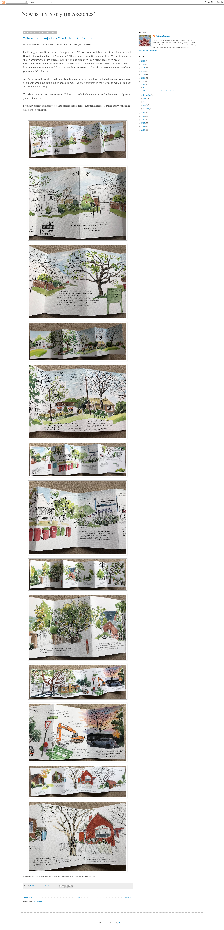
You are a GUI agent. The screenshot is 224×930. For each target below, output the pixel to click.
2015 (143, 123)
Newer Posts (28, 897)
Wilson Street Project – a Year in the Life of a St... (160, 91)
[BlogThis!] (63, 886)
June (145, 102)
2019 (143, 85)
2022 (143, 74)
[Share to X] (66, 886)
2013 (143, 130)
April (145, 105)
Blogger (121, 923)
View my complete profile (148, 50)
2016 (143, 119)
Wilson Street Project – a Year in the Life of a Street (58, 38)
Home (78, 897)
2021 (143, 78)
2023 (143, 71)
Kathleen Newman (163, 36)
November (147, 95)
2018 (143, 113)
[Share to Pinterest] (71, 886)
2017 (143, 116)
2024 (143, 68)
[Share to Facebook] (68, 886)
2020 (143, 81)
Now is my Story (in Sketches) (58, 13)
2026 (143, 61)
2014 (143, 126)
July (145, 98)
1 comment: (52, 886)
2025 (143, 64)
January (146, 108)
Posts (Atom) (37, 901)
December (147, 88)
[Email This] (60, 886)
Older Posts (128, 897)
